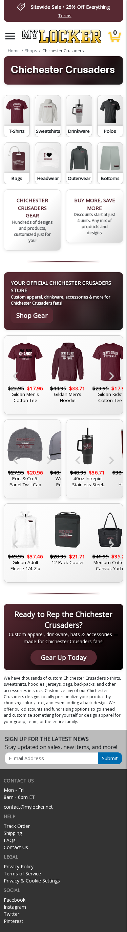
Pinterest (13, 921)
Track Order (17, 826)
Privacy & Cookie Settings (32, 880)
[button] (10, 36)
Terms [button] (64, 16)
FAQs (10, 840)
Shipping (13, 833)
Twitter (11, 914)
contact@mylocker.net (28, 807)
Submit (110, 758)
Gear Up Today (63, 657)
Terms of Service (22, 873)
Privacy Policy (19, 866)
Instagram (15, 907)
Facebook (14, 900)
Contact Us (16, 847)
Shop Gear (32, 315)
